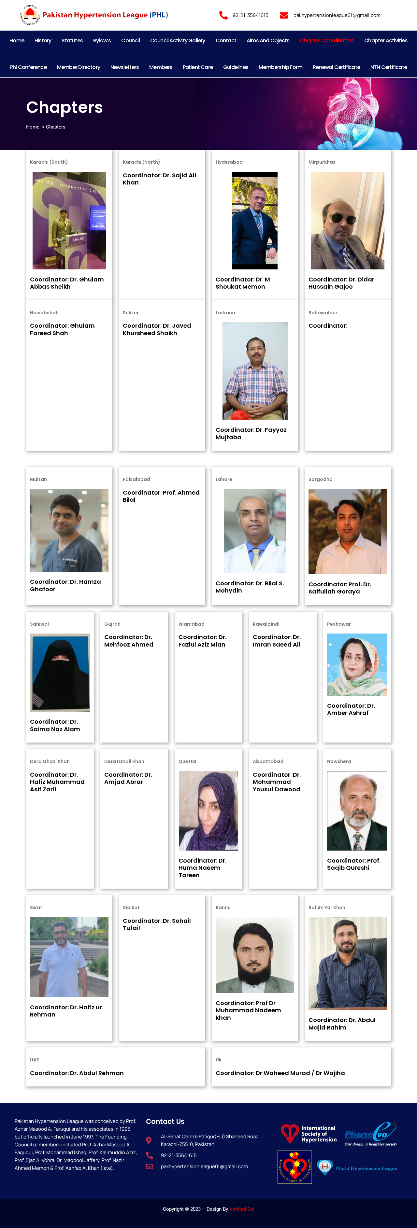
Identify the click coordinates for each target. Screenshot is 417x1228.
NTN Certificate (388, 67)
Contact (226, 40)
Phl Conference (28, 67)
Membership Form (280, 67)
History (43, 40)
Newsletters (124, 67)
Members (160, 67)
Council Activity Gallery (177, 40)
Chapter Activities (386, 40)
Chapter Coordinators (327, 40)
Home (16, 40)
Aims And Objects (268, 40)
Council (130, 40)
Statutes (72, 40)
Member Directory (78, 67)
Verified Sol (241, 1209)
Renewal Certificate (336, 67)
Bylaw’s (102, 40)
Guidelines (235, 67)
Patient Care (198, 67)
